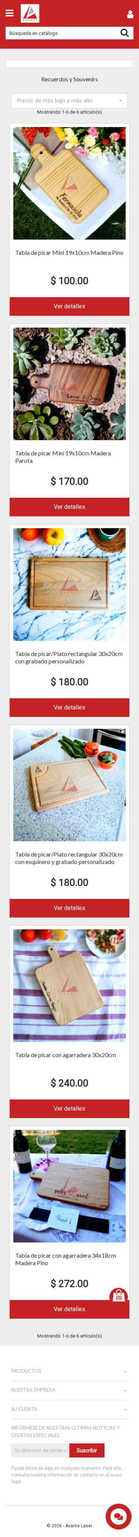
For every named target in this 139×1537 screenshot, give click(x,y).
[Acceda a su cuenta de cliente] (130, 16)
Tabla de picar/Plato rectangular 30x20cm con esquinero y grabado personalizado (69, 858)
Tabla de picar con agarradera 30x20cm (65, 1054)
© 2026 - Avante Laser (69, 1525)
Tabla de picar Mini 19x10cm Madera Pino (69, 252)
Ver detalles (69, 306)
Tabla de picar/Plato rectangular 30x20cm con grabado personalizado (69, 657)
